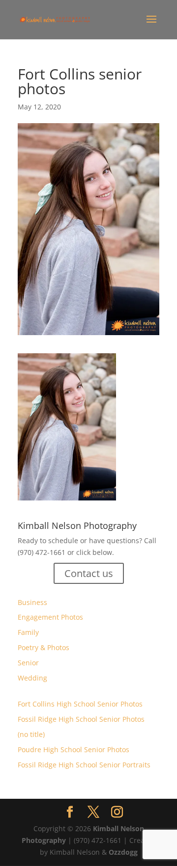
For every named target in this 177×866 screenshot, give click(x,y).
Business (32, 602)
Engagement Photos (50, 617)
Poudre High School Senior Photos (73, 749)
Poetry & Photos (43, 647)
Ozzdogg (123, 852)
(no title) (31, 734)
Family (28, 632)
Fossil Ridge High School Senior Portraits (84, 764)
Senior (28, 662)
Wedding (32, 677)
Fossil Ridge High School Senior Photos (81, 719)
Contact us (88, 573)
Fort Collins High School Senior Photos (80, 704)
